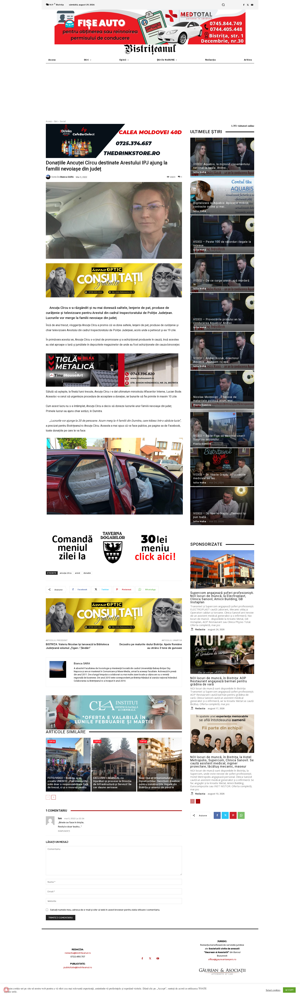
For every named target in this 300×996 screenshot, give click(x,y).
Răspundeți (64, 831)
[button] (223, 5)
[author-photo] (192, 629)
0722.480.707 (77, 956)
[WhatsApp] (241, 815)
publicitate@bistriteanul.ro (78, 967)
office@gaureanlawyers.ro (222, 959)
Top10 (52, 741)
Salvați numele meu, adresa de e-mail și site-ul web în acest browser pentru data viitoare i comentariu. (105, 909)
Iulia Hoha (199, 172)
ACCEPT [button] (289, 989)
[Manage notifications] (6, 990)
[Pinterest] (233, 815)
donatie (87, 573)
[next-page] (53, 797)
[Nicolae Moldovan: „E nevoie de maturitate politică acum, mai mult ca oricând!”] (222, 390)
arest (77, 573)
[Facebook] (244, 5)
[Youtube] (252, 5)
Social (63, 121)
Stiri (56, 121)
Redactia (200, 629)
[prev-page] (48, 797)
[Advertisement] (150, 89)
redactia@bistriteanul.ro (78, 953)
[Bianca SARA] (48, 177)
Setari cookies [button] (273, 990)
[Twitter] (248, 5)
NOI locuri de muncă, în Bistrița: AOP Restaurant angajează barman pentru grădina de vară (218, 681)
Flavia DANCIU (202, 405)
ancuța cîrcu (66, 573)
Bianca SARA (67, 177)
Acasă (49, 121)
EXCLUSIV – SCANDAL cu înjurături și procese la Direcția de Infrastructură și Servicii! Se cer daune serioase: (112, 782)
